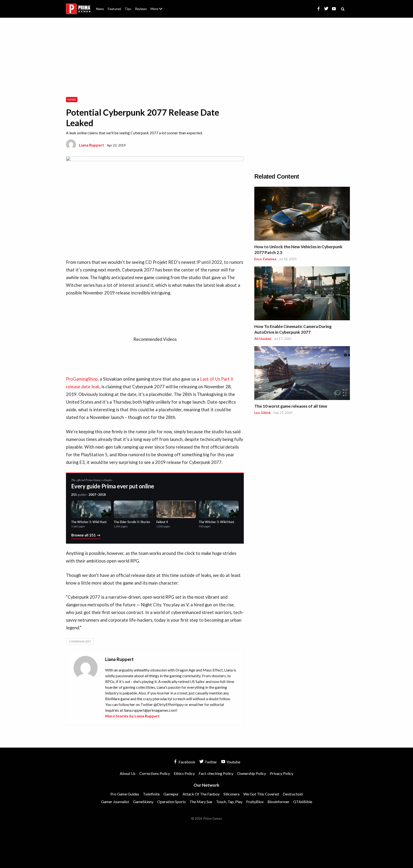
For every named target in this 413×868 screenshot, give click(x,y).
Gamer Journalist (115, 801)
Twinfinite (151, 794)
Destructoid (293, 794)
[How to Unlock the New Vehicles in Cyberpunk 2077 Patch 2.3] (302, 214)
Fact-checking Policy (216, 773)
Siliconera (231, 794)
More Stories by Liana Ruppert (132, 716)
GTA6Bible (302, 801)
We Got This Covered (261, 794)
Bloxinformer (278, 801)
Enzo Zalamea (265, 259)
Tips (128, 9)
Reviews (141, 9)
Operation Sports (171, 801)
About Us (157, 6)
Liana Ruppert (91, 145)
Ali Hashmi (262, 339)
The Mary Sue (201, 801)
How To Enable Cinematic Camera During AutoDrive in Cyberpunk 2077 (292, 329)
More (159, 11)
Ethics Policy (184, 773)
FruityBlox (255, 801)
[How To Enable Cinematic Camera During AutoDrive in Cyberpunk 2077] (302, 294)
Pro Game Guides (124, 794)
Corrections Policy (154, 773)
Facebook (186, 762)
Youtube (233, 762)
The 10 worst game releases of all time (290, 406)
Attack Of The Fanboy (201, 794)
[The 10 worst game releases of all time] (302, 373)
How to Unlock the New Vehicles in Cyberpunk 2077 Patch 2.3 (298, 249)
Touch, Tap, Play (229, 801)
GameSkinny (143, 801)
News (100, 9)
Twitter (210, 762)
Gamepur (171, 794)
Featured (114, 9)
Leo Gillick (262, 413)
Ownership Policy (251, 773)
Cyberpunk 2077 (80, 641)
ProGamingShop (82, 379)
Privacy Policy (281, 773)
